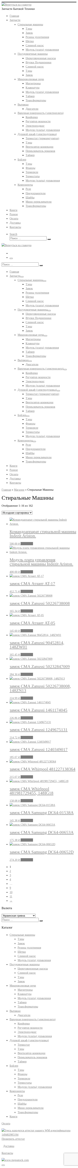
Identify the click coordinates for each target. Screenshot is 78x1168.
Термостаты (25, 1082)
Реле (20, 1095)
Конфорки (24, 1023)
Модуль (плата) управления (34, 960)
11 (11, 896)
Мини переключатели (31, 1107)
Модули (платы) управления (35, 1036)
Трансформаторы (28, 1006)
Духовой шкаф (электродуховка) (29, 1040)
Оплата (6, 1123)
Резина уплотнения (29, 947)
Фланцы (22, 1074)
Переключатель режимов (32, 1057)
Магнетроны (25, 989)
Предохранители (28, 1099)
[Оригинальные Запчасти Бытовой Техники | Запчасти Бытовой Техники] (16, 4)
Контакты (7, 1153)
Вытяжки (15, 1011)
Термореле (24, 1078)
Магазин (19, 489)
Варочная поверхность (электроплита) (33, 1019)
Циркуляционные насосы (33, 968)
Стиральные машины (22, 934)
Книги (13, 1116)
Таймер (22, 1002)
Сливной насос (27, 956)
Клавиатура (24, 994)
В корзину (27, 543)
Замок (21, 943)
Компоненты (17, 1091)
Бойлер (14, 1065)
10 (11, 892)
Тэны (21, 939)
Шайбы (22, 1103)
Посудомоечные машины (25, 964)
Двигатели (24, 1015)
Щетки (22, 951)
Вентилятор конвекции (31, 1053)
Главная (6, 489)
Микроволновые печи (23, 985)
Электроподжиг (27, 1031)
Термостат (24, 1044)
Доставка (8, 1146)
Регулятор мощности (30, 1027)
